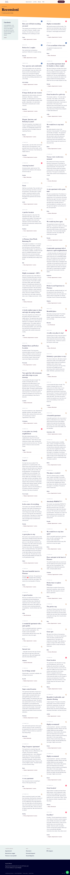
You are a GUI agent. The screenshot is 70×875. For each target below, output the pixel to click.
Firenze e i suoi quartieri (11, 855)
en (62, 873)
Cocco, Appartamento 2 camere (29, 230)
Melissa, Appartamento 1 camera (29, 423)
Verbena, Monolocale (27, 301)
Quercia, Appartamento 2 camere (54, 434)
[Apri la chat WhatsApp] (67, 872)
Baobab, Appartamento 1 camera (29, 526)
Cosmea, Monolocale (27, 662)
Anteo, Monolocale (26, 738)
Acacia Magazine (30, 855)
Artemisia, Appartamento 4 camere (30, 337)
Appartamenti (8, 851)
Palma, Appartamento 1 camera (29, 640)
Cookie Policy (31, 873)
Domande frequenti (30, 853)
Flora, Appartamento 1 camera (29, 364)
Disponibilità (61, 1)
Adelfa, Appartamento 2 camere (29, 39)
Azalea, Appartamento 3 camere (54, 148)
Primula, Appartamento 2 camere (29, 157)
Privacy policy (25, 873)
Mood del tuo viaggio (10, 853)
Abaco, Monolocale (26, 177)
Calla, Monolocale (26, 615)
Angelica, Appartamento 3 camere (29, 84)
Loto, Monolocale (51, 324)
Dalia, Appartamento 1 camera (29, 136)
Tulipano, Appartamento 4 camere (29, 204)
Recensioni (28, 851)
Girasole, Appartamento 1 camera (29, 111)
